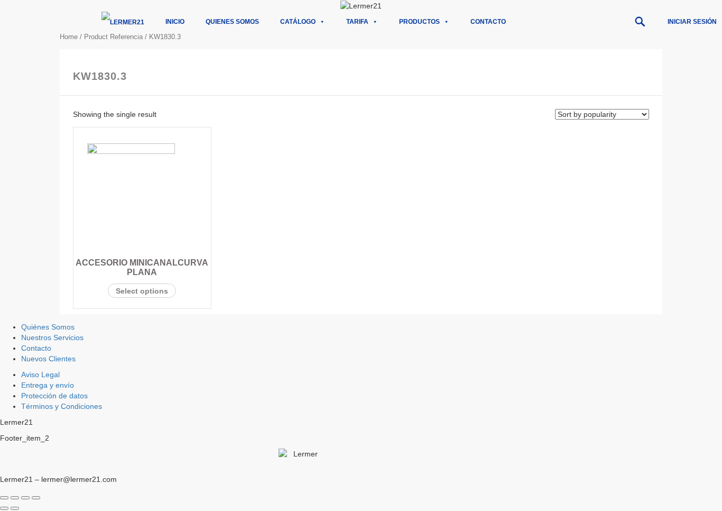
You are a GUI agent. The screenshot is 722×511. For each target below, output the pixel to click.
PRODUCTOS (419, 21)
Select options (142, 291)
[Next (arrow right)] (15, 508)
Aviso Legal (40, 374)
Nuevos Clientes (48, 358)
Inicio (174, 21)
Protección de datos (54, 395)
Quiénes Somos (48, 327)
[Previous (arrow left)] (4, 508)
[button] (640, 21)
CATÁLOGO (298, 21)
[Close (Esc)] (4, 497)
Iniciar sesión (692, 21)
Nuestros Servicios (52, 337)
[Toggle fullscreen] (25, 497)
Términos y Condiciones (61, 406)
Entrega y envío (47, 385)
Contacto (488, 21)
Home (69, 37)
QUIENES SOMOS (232, 21)
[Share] (15, 497)
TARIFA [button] (357, 21)
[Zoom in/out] (36, 497)
